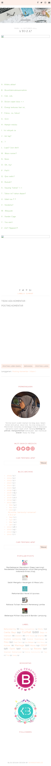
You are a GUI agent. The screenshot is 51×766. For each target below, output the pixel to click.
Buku (40, 629)
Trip (7, 655)
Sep (11, 517)
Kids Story (41, 642)
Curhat (29, 293)
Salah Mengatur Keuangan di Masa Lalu (25, 582)
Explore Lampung (12, 639)
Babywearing (10, 629)
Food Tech (18, 642)
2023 (9, 480)
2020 (9, 488)
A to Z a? (12, 515)
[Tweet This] (23, 290)
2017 (9, 495)
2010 (9, 534)
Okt (11, 510)
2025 (9, 476)
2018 (9, 493)
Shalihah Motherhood (13, 652)
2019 (9, 490)
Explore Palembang (35, 639)
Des (11, 505)
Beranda (28, 366)
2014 (9, 503)
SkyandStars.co (36, 763)
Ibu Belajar (29, 642)
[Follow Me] (23, 450)
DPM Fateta (30, 636)
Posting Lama (41, 366)
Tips (45, 652)
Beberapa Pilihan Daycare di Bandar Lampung (25, 616)
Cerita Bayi (10, 632)
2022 (9, 483)
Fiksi (6, 642)
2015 (9, 500)
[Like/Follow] (18, 450)
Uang (14, 655)
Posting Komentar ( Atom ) (24, 371)
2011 (9, 532)
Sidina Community (32, 652)
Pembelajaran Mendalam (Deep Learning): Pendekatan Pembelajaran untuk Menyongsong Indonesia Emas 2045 (25, 569)
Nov (11, 507)
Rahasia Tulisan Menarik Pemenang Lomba (25, 605)
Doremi (18, 636)
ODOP (44, 645)
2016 (9, 498)
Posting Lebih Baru (12, 366)
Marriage (19, 645)
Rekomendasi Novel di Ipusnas (25, 593)
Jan (11, 525)
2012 (9, 529)
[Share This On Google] (30, 290)
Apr (11, 520)
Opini (12, 648)
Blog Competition (27, 629)
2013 (9, 527)
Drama (41, 636)
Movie (33, 645)
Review (38, 648)
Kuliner (7, 645)
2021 (9, 485)
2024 (9, 478)
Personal (25, 649)
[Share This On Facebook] (20, 290)
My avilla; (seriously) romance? (22, 512)
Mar (11, 522)
